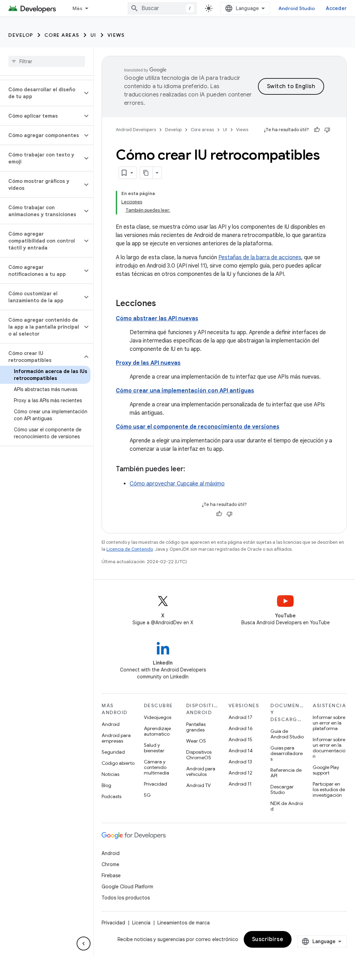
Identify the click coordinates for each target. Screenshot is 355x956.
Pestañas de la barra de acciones (259, 257)
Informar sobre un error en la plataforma (329, 722)
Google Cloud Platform (127, 886)
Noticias (110, 774)
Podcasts (111, 796)
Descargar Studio (282, 789)
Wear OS (196, 741)
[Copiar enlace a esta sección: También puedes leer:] (192, 469)
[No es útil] (327, 130)
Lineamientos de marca (183, 922)
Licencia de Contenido (129, 549)
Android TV (198, 785)
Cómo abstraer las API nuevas (157, 318)
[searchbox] (46, 61)
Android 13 (240, 762)
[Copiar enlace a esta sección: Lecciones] (163, 304)
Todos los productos (126, 898)
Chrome (110, 864)
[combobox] (162, 8)
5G (147, 795)
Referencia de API (286, 773)
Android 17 (240, 717)
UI (93, 35)
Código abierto (118, 763)
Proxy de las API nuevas (148, 362)
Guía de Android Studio (287, 734)
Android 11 (240, 784)
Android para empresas (116, 738)
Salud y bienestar (154, 748)
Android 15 (240, 739)
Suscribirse (268, 939)
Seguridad (113, 752)
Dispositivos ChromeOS (198, 755)
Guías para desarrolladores (286, 753)
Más (77, 8)
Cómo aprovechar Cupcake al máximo (177, 483)
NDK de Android (286, 806)
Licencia (141, 922)
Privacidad (155, 784)
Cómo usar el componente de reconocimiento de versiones (197, 426)
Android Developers (136, 130)
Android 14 (240, 750)
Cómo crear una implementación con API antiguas (185, 390)
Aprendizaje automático (157, 731)
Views (116, 35)
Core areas (61, 35)
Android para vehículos (200, 771)
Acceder (336, 8)
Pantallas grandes (196, 727)
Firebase (111, 875)
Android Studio (296, 8)
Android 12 (240, 773)
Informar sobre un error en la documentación (329, 747)
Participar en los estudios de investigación (329, 789)
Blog (106, 785)
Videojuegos (157, 717)
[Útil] (317, 130)
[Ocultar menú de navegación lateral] (83, 943)
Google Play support (326, 770)
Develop (20, 35)
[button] (41, 93)
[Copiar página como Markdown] (146, 173)
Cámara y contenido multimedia (156, 767)
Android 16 (240, 728)
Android (111, 724)
